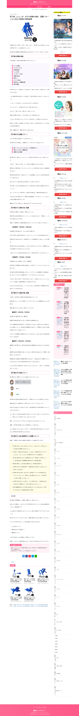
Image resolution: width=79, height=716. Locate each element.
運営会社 (49, 6)
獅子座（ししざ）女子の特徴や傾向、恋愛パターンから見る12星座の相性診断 (16, 598)
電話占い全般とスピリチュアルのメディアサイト (39, 712)
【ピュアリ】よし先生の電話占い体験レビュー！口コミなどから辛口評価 (66, 403)
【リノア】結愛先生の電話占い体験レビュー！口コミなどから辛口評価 (66, 392)
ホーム (29, 6)
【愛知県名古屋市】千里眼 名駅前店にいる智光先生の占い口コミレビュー (66, 336)
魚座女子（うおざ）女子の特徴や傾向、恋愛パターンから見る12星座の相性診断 (16, 580)
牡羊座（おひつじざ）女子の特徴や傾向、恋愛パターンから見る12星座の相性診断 (29, 598)
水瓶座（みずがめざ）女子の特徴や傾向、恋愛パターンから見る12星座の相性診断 (43, 580)
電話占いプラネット (39, 2)
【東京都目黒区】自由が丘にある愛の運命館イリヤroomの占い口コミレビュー (66, 322)
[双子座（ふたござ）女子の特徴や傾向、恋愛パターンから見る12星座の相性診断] (32, 556)
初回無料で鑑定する (63, 55)
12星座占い (13, 561)
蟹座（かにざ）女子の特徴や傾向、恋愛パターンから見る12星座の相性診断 (29, 580)
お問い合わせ (39, 6)
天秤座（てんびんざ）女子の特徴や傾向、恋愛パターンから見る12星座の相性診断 (30, 606)
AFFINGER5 (47, 714)
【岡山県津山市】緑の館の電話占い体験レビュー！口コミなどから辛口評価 (66, 292)
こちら (22, 550)
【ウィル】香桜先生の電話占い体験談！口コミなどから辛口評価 (66, 382)
